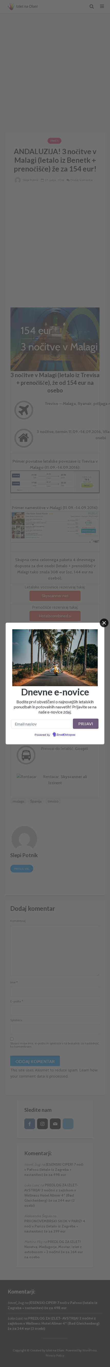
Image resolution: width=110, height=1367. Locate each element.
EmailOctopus (66, 735)
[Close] (104, 623)
